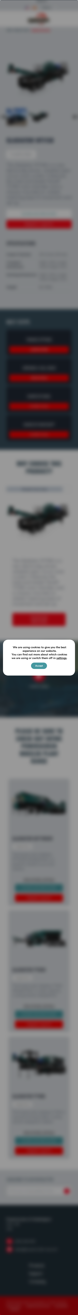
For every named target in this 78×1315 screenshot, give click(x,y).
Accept (39, 665)
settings (61, 658)
